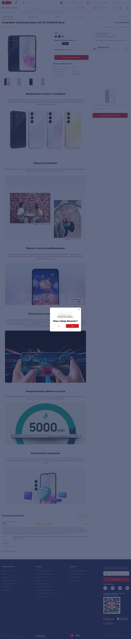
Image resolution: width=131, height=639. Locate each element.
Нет (58, 326)
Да (72, 326)
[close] (79, 309)
